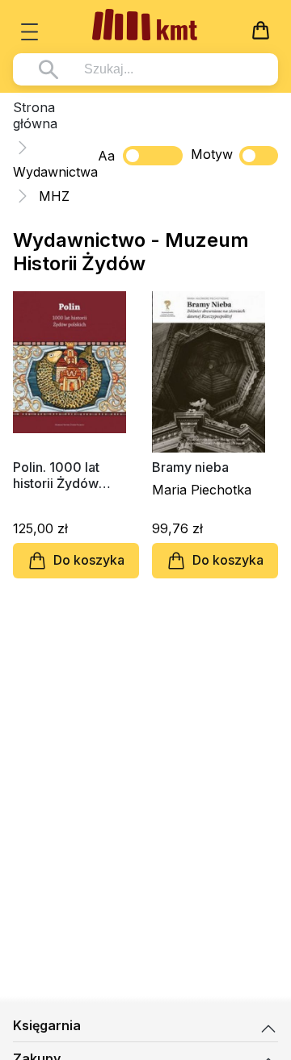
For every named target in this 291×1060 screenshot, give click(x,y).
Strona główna (35, 115)
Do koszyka (88, 560)
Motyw (212, 154)
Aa (106, 156)
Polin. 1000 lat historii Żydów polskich (56, 475)
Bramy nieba (190, 467)
